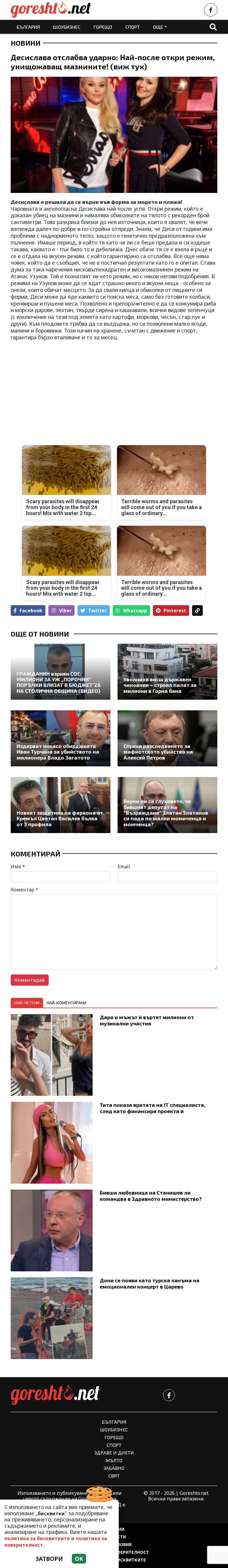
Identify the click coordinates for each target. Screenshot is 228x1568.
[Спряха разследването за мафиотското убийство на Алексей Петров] (167, 738)
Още (158, 27)
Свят (114, 1476)
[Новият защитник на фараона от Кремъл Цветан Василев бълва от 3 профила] (60, 805)
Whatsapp (135, 610)
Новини (25, 43)
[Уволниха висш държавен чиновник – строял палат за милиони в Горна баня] (167, 672)
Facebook (31, 610)
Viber (65, 610)
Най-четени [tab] (26, 1002)
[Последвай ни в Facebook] (210, 10)
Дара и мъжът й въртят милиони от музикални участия (147, 1020)
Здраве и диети (114, 1452)
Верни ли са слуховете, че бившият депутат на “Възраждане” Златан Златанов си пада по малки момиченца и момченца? (166, 812)
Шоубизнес (66, 27)
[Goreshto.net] (55, 1395)
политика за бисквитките (37, 1538)
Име (18, 866)
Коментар (24, 889)
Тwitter (97, 610)
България (28, 27)
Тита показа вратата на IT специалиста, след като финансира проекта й (152, 1108)
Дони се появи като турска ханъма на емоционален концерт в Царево (150, 1283)
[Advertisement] (60, 388)
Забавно (114, 1468)
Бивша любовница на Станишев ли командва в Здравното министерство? (151, 1195)
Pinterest (175, 610)
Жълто (114, 1460)
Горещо (103, 27)
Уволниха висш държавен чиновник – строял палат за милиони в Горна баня (160, 685)
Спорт (132, 27)
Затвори (49, 1559)
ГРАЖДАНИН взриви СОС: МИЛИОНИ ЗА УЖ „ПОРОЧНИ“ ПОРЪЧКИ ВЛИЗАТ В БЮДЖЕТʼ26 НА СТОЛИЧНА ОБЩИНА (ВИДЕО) (59, 682)
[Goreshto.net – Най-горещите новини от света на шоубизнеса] (51, 9)
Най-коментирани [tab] (66, 1002)
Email (124, 866)
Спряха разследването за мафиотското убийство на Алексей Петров (158, 751)
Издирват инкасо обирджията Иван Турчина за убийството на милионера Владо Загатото (58, 751)
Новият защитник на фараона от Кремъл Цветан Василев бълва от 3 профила (60, 818)
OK (79, 1559)
